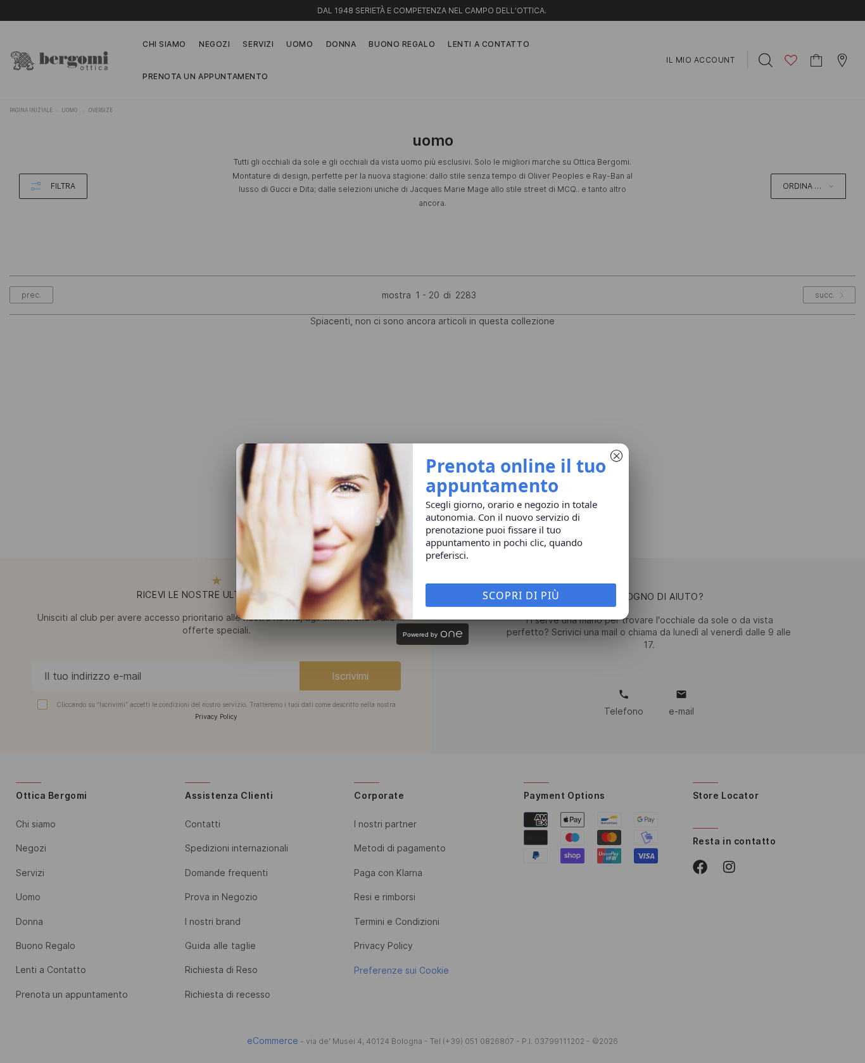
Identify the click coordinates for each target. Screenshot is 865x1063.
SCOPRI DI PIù (521, 595)
